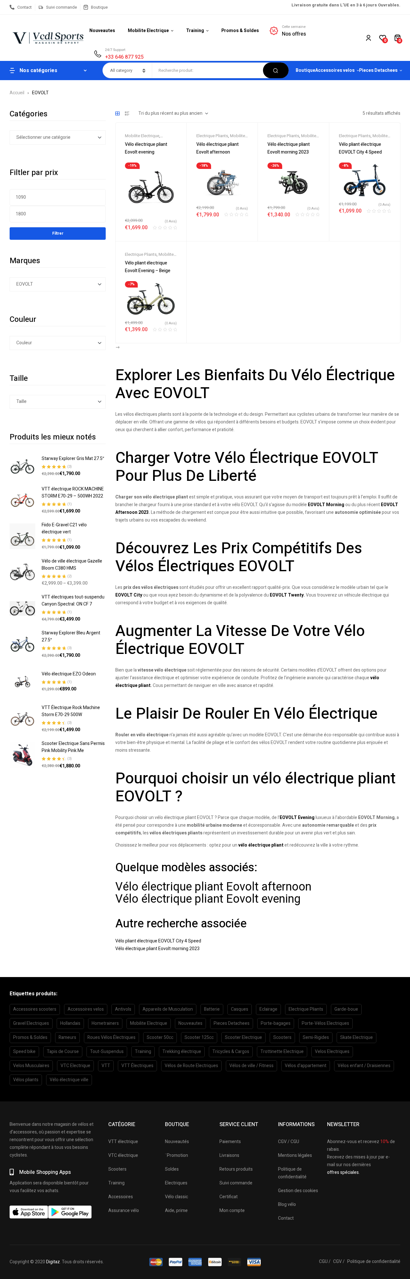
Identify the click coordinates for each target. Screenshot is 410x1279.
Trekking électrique (181, 1051)
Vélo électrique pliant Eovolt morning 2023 (157, 948)
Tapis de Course (63, 1051)
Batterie (212, 1009)
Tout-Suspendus (107, 1051)
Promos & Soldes (30, 1037)
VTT (106, 1065)
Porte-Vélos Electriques (325, 1023)
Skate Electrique (356, 1037)
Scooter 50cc (160, 1037)
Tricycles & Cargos (230, 1051)
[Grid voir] (117, 113)
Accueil (17, 92)
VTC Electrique (75, 1065)
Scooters (282, 1037)
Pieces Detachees (232, 1023)
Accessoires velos (86, 1009)
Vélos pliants (25, 1079)
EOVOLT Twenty (287, 595)
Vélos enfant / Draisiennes (364, 1065)
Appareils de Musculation (168, 1009)
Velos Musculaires (31, 1065)
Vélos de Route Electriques (191, 1065)
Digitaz (53, 1261)
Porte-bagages (276, 1023)
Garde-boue (346, 1009)
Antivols (123, 1009)
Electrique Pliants (212, 136)
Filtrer (57, 233)
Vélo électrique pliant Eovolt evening (207, 898)
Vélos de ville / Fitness (251, 1065)
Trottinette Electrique (282, 1051)
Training (143, 1051)
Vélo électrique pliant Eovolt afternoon (213, 886)
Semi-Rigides (316, 1037)
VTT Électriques (137, 1065)
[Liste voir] (127, 113)
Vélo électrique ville (69, 1079)
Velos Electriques (332, 1051)
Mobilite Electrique (142, 136)
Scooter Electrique (243, 1037)
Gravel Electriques (31, 1023)
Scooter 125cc (199, 1037)
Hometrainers (105, 1023)
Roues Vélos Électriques (111, 1037)
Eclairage (268, 1009)
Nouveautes (190, 1023)
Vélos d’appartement (305, 1065)
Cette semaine (294, 26)
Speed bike (24, 1051)
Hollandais (70, 1023)
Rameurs (67, 1037)
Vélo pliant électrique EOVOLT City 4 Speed (158, 941)
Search (276, 70)
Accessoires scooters (34, 1009)
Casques (239, 1009)
